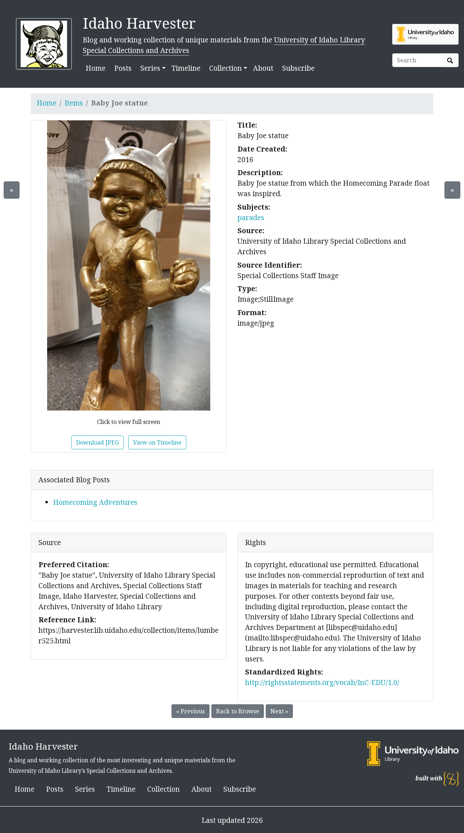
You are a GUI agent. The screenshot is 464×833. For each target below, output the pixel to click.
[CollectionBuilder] (451, 778)
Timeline (185, 68)
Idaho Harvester (139, 23)
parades (250, 217)
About (263, 68)
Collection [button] (225, 68)
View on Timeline (157, 442)
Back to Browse (237, 711)
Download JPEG (97, 442)
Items (74, 103)
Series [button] (150, 68)
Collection (163, 789)
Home (95, 68)
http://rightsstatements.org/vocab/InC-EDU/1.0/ (322, 682)
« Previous (190, 711)
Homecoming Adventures (95, 502)
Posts (123, 68)
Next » (279, 711)
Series (85, 789)
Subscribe (298, 68)
